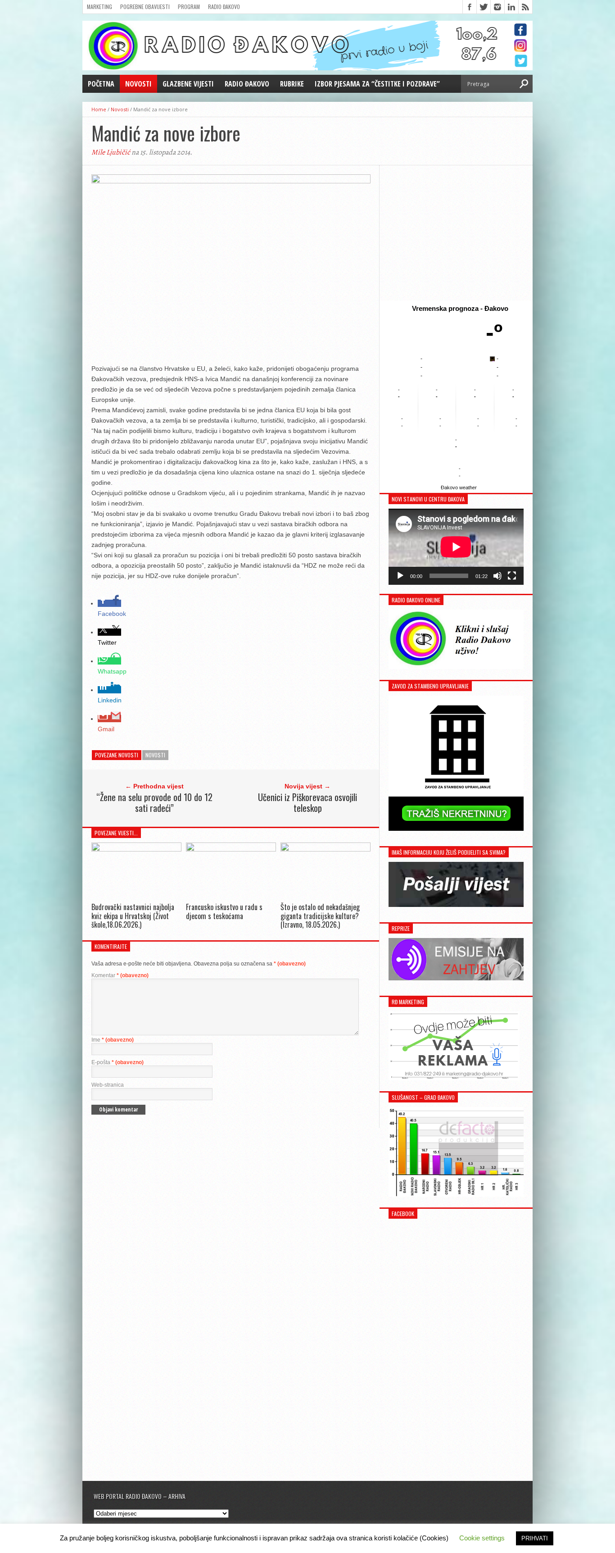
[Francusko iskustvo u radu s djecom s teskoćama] (231, 849)
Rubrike (292, 84)
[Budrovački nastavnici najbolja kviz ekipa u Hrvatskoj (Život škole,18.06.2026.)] (136, 849)
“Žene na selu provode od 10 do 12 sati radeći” (154, 802)
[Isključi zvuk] (497, 575)
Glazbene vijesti (188, 84)
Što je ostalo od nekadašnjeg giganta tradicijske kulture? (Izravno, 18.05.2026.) (320, 915)
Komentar (120, 975)
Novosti (138, 84)
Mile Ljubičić (110, 152)
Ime (112, 1040)
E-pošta (117, 1062)
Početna (101, 84)
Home (98, 109)
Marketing (99, 6)
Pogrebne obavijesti (145, 6)
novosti (155, 755)
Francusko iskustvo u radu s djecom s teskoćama (224, 911)
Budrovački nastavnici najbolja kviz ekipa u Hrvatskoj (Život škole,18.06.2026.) (132, 915)
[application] (456, 547)
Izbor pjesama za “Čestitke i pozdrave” (377, 84)
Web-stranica (107, 1085)
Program (189, 6)
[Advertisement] (456, 233)
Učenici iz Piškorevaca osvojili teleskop (307, 802)
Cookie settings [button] (482, 1538)
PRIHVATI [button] (534, 1538)
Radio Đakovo (224, 6)
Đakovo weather (459, 487)
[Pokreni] (400, 575)
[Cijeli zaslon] (511, 575)
